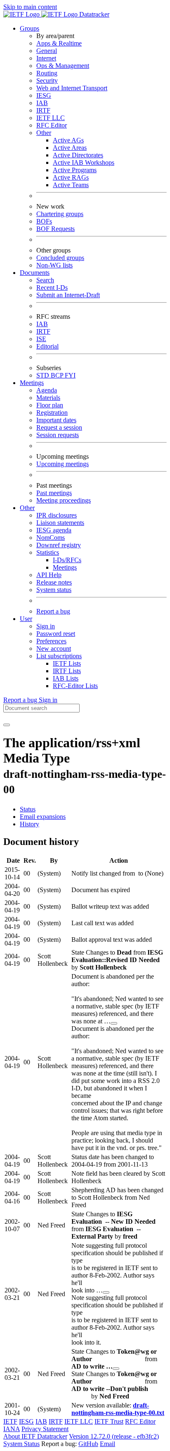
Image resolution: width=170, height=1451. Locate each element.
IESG (43, 95)
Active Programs (75, 169)
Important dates (56, 420)
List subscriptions (59, 655)
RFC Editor (51, 125)
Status (27, 809)
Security (47, 80)
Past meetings (54, 492)
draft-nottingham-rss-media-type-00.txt (117, 1409)
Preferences (51, 641)
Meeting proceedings (63, 500)
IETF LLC (50, 117)
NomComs (50, 537)
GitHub (88, 1443)
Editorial (47, 346)
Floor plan (49, 405)
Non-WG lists (54, 265)
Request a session (59, 427)
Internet (46, 58)
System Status (21, 1443)
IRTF (43, 110)
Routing (46, 73)
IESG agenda (53, 530)
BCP (58, 375)
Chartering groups (59, 213)
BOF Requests (55, 228)
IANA (11, 1428)
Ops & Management (62, 65)
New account (53, 648)
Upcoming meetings (62, 463)
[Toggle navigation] (6, 725)
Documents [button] (35, 272)
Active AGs (68, 140)
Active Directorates (78, 155)
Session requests (57, 434)
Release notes (54, 582)
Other (43, 132)
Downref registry (58, 545)
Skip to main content (30, 6)
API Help (48, 574)
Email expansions (43, 816)
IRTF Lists (67, 670)
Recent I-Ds (52, 287)
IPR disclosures (56, 515)
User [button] (26, 618)
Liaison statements (60, 522)
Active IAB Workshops (83, 162)
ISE (41, 338)
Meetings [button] (32, 382)
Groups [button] (29, 28)
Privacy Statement (44, 1428)
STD (43, 375)
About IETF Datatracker (35, 1436)
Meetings (65, 567)
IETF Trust (108, 1421)
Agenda (46, 390)
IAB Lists (65, 678)
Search (45, 280)
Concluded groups (60, 257)
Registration (52, 412)
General (46, 50)
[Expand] (114, 1023)
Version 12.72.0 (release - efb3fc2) (114, 1436)
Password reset (55, 633)
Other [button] (27, 507)
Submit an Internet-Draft (68, 294)
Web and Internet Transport (71, 87)
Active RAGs (71, 177)
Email (107, 1443)
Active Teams (71, 184)
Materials (48, 397)
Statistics (47, 552)
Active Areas (70, 147)
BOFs (44, 221)
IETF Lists (67, 663)
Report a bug (53, 611)
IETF (10, 1421)
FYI (70, 375)
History (29, 824)
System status (53, 589)
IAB (42, 102)
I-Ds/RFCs (67, 559)
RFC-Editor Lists (75, 685)
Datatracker (93, 14)
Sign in (45, 626)
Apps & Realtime (59, 43)
